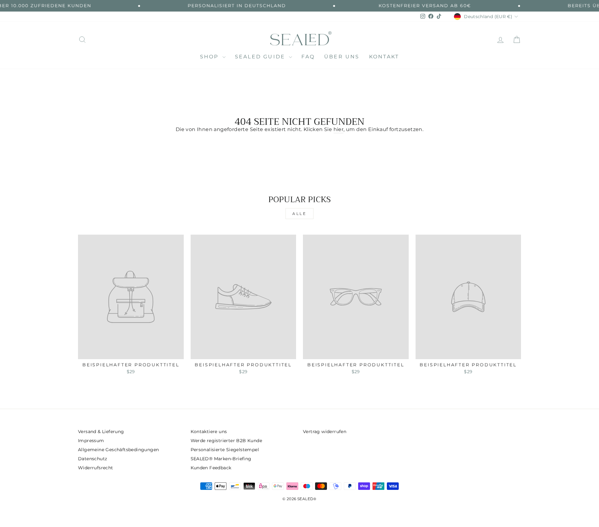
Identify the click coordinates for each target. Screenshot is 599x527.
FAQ (308, 57)
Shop (210, 57)
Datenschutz (92, 458)
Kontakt (384, 57)
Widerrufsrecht (95, 467)
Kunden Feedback (211, 467)
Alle (299, 213)
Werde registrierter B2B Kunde (226, 440)
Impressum (91, 440)
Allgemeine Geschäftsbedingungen (118, 449)
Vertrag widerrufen (324, 431)
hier (339, 129)
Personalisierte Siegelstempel (225, 449)
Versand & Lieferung (101, 431)
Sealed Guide (261, 57)
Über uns (342, 57)
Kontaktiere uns (209, 431)
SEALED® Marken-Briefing (221, 458)
